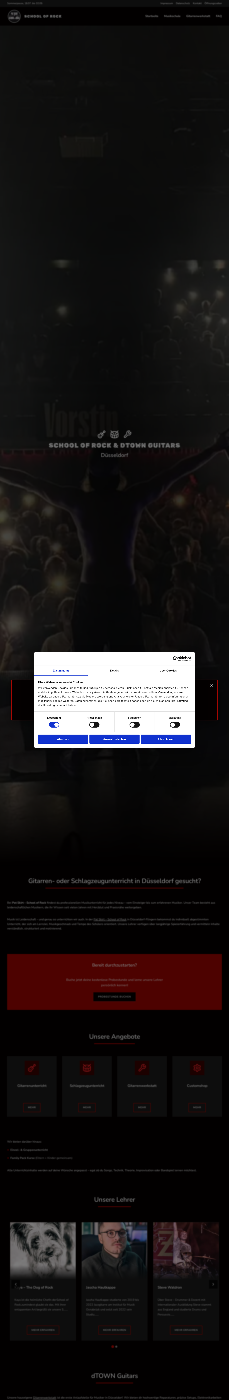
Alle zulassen (166, 739)
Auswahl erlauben (114, 739)
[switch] (94, 725)
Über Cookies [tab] (168, 670)
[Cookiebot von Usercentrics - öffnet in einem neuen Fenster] (175, 658)
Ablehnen (63, 739)
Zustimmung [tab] (61, 670)
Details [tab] (114, 670)
